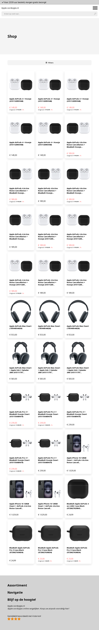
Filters (50, 63)
